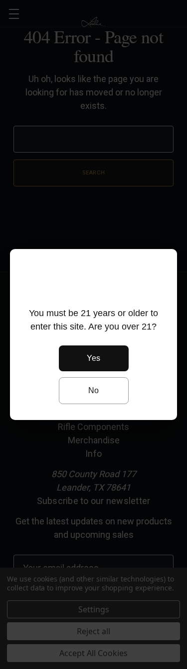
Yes (93, 358)
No (93, 390)
